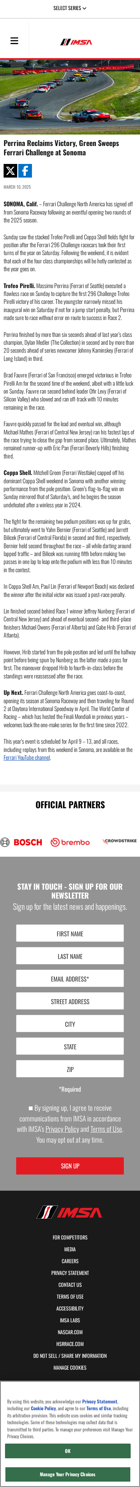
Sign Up (70, 1165)
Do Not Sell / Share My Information (70, 1355)
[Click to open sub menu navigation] (14, 40)
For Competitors (70, 1237)
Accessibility (70, 1308)
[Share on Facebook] (25, 171)
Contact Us (70, 1284)
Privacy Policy (62, 1129)
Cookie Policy (43, 1408)
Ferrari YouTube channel (27, 757)
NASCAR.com (70, 1332)
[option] (66, 842)
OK (67, 1450)
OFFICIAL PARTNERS (70, 804)
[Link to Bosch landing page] (21, 842)
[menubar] (14, 41)
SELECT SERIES (67, 7)
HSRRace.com (70, 1344)
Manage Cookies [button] (70, 1367)
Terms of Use (106, 1129)
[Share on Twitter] (10, 171)
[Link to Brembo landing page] (70, 842)
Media (70, 1249)
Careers (70, 1261)
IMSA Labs (70, 1320)
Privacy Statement (70, 1273)
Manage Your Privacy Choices (68, 1474)
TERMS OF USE (70, 1296)
